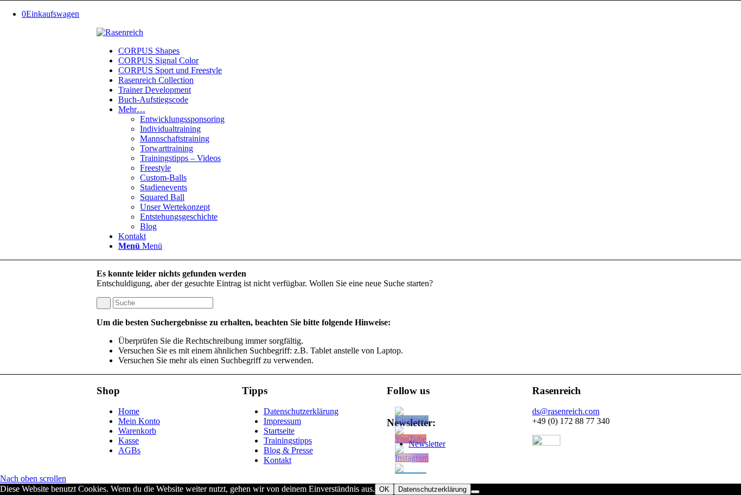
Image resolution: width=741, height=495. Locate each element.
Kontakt (277, 460)
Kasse (128, 440)
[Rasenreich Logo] (120, 32)
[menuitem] (381, 51)
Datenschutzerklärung (301, 411)
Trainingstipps (288, 440)
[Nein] (475, 491)
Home (128, 411)
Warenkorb (137, 430)
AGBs (129, 450)
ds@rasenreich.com (565, 411)
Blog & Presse (288, 450)
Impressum (282, 421)
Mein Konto (139, 421)
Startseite (279, 430)
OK (384, 489)
